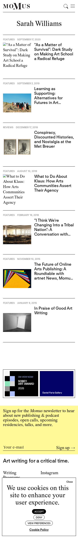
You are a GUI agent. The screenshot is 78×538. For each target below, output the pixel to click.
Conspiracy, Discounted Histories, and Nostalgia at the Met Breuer (54, 139)
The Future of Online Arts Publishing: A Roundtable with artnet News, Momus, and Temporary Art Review (53, 276)
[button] (69, 482)
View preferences (39, 523)
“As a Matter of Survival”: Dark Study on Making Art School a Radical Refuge (53, 51)
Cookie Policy (39, 530)
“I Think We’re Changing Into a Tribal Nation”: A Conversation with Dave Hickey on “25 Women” (54, 232)
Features (9, 39)
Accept (39, 511)
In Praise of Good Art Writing (53, 310)
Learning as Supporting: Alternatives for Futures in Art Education (48, 98)
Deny (39, 517)
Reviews (8, 127)
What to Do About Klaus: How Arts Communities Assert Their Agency (52, 183)
